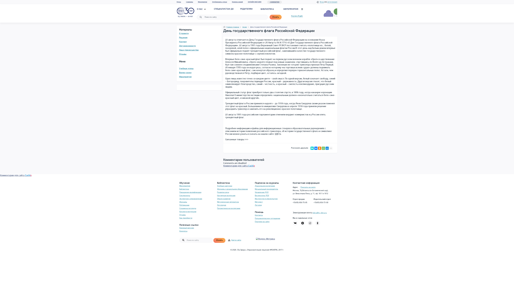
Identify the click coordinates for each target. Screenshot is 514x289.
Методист (259, 202)
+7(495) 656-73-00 (321, 203)
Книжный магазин (186, 228)
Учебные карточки (224, 186)
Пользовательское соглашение (267, 219)
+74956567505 (274, 2)
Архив (244, 27)
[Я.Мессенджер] (312, 148)
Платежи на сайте (262, 222)
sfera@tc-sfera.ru (320, 213)
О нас (200, 9)
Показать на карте (308, 187)
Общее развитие (223, 199)
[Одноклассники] (319, 148)
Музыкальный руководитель (266, 189)
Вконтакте (295, 223)
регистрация (332, 2)
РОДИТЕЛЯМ (246, 9)
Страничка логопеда (187, 209)
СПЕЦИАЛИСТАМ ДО (224, 9)
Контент (183, 42)
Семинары (189, 2)
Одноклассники (317, 223)
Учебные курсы (186, 69)
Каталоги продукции (187, 212)
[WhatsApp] (323, 148)
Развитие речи (223, 192)
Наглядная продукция (226, 196)
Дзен (302, 223)
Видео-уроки (185, 73)
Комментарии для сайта (239, 166)
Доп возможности (187, 46)
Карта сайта (236, 240)
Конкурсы (183, 231)
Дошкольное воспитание (265, 186)
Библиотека (267, 9)
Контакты (259, 215)
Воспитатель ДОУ (262, 196)
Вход (322, 2)
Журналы (183, 202)
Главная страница (232, 27)
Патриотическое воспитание (228, 209)
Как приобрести (185, 218)
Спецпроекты (184, 196)
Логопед (258, 205)
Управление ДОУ (262, 192)
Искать (275, 17)
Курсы (179, 2)
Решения (183, 38)
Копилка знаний (237, 2)
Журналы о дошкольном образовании (232, 189)
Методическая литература (228, 202)
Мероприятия (202, 2)
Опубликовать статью (219, 2)
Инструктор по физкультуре (266, 199)
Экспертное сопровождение (190, 199)
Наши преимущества (189, 50)
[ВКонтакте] (316, 148)
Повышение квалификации (190, 192)
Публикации (184, 205)
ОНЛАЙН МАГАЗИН (254, 2)
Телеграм (310, 223)
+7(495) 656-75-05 (300, 203)
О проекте (184, 34)
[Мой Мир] (327, 148)
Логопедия (221, 205)
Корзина (297, 16)
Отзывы (182, 54)
